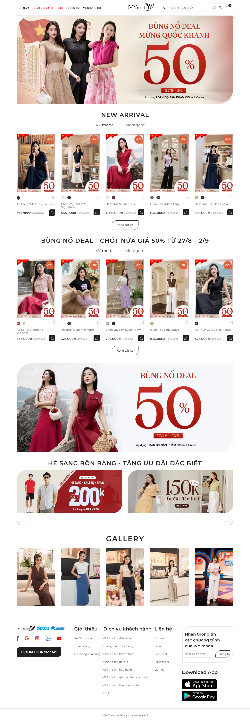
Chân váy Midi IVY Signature (73, 205)
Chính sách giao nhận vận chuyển (126, 677)
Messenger (161, 662)
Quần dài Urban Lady (164, 204)
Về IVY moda (83, 638)
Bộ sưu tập (73, 7)
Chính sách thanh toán (118, 654)
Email (158, 646)
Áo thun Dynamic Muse (77, 329)
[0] (226, 8)
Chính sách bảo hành (117, 669)
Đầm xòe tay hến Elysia (211, 204)
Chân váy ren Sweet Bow (123, 329)
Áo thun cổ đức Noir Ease (213, 329)
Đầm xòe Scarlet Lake (121, 204)
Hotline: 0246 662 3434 (39, 652)
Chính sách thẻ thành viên (121, 685)
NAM (26, 7)
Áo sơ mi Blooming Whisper (30, 331)
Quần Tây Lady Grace (164, 329)
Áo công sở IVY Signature (34, 204)
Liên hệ (159, 669)
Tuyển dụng (82, 646)
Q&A (106, 693)
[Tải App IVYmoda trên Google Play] (199, 696)
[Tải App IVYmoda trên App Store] (199, 684)
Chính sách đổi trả (115, 662)
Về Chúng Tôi (92, 7)
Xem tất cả (125, 225)
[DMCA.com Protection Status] (43, 628)
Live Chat (160, 654)
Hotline (159, 638)
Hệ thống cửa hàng (87, 654)
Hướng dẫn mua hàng (118, 646)
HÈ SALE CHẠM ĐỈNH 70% (47, 7)
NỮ (18, 7)
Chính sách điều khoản (118, 638)
